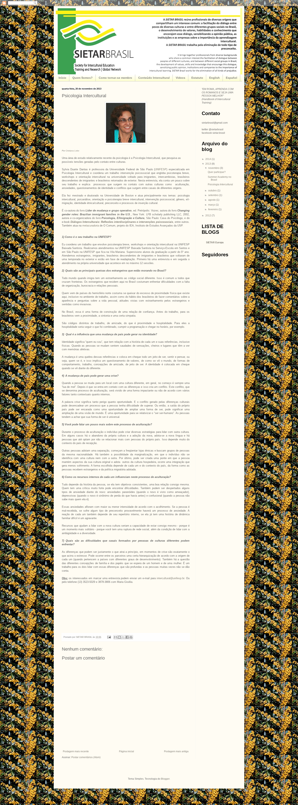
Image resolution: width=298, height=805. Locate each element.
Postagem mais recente (76, 751)
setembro (213, 195)
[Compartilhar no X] (123, 637)
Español (231, 77)
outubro (212, 190)
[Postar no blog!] (119, 637)
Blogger (165, 778)
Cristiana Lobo (72, 151)
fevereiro (213, 209)
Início (62, 77)
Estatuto (197, 77)
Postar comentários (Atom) (86, 757)
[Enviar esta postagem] (108, 637)
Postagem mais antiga (176, 751)
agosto (212, 199)
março (212, 204)
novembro (214, 168)
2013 (208, 163)
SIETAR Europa (215, 242)
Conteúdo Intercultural (154, 77)
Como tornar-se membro (115, 77)
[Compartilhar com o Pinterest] (131, 637)
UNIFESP (160, 169)
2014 (208, 159)
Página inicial (126, 751)
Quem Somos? (82, 77)
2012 (208, 215)
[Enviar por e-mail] (116, 637)
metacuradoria (90, 225)
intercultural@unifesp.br (170, 578)
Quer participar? (217, 172)
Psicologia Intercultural (220, 184)
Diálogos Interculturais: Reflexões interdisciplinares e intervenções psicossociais (122, 221)
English (214, 77)
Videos (180, 77)
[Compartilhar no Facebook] (127, 637)
